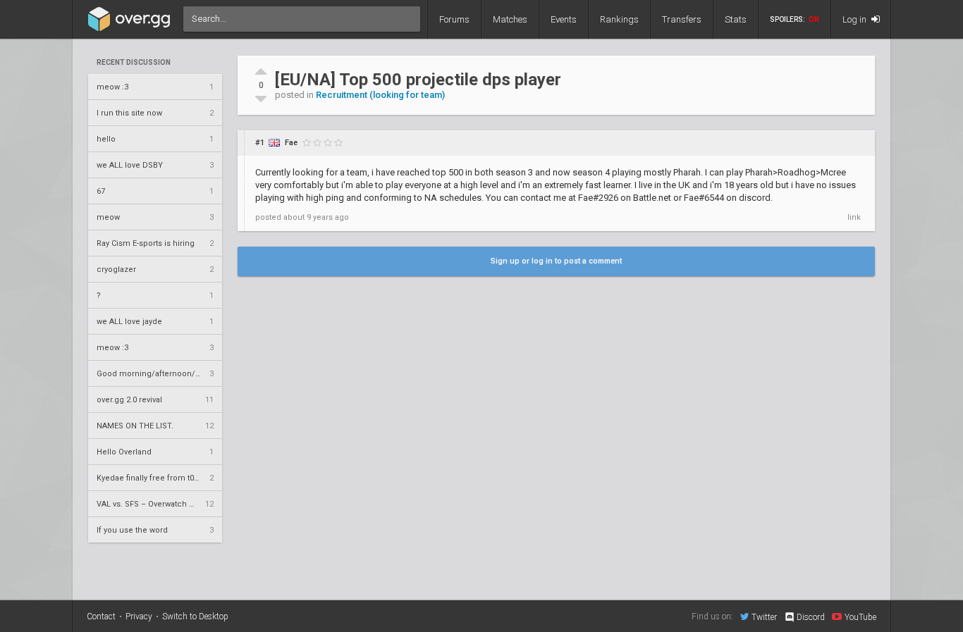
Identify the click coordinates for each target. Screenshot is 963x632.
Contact (101, 616)
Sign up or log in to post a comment (556, 261)
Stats (736, 19)
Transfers (681, 19)
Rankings (619, 19)
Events (564, 19)
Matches (510, 19)
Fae (291, 142)
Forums (454, 19)
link (854, 217)
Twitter (764, 616)
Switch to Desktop (195, 616)
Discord (811, 617)
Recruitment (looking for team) (380, 94)
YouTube (860, 616)
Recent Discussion (134, 62)
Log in (855, 19)
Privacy (138, 616)
